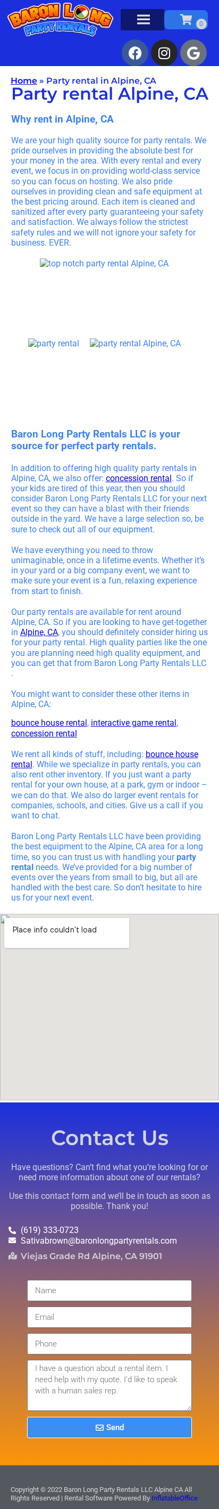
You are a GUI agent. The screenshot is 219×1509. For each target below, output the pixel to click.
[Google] (193, 52)
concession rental (139, 478)
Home (24, 81)
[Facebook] (135, 52)
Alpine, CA (39, 632)
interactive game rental (133, 723)
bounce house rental (49, 723)
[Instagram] (164, 52)
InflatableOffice (174, 1498)
